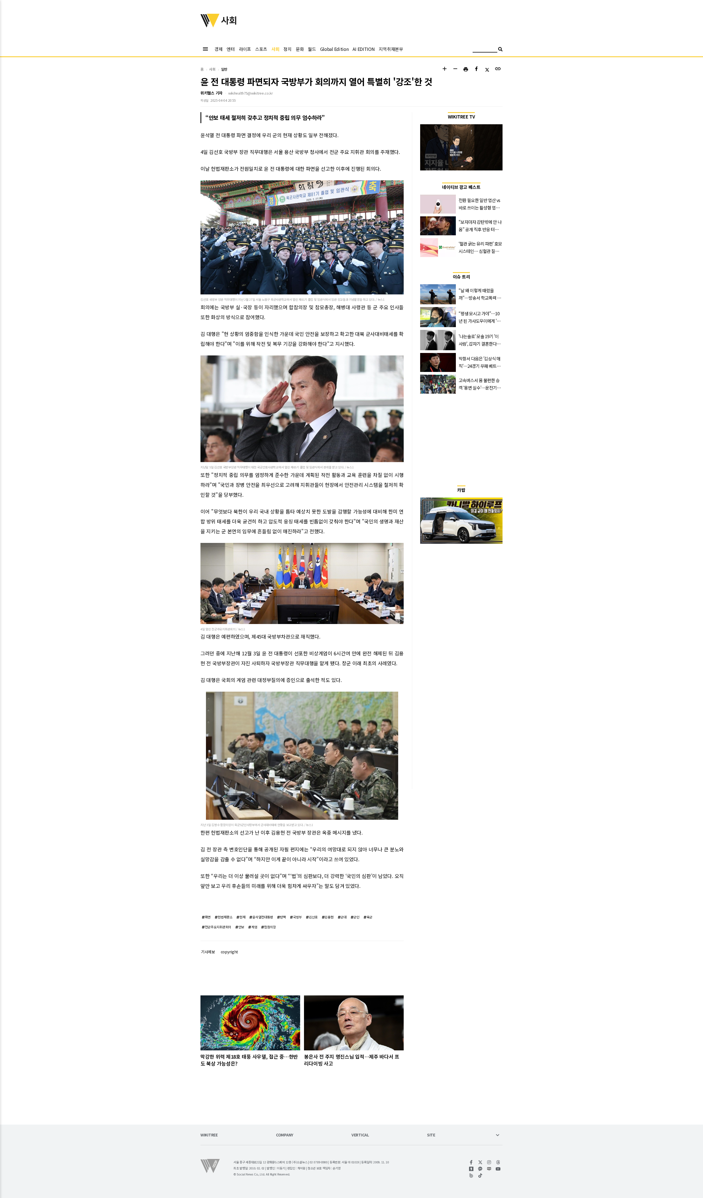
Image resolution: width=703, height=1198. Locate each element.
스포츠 (261, 49)
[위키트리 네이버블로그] (489, 1169)
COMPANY (284, 1135)
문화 (300, 49)
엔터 (231, 49)
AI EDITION (364, 49)
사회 (275, 49)
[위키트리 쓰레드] (498, 1162)
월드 (312, 49)
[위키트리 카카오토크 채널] (480, 1169)
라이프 (245, 49)
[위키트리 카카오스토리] (471, 1169)
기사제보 (208, 951)
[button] (444, 69)
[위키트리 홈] (210, 25)
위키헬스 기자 (211, 93)
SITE (431, 1135)
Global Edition (334, 49)
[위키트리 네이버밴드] (471, 1175)
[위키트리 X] (480, 1162)
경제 (218, 49)
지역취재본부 (391, 49)
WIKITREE (209, 1135)
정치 (287, 49)
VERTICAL (360, 1135)
